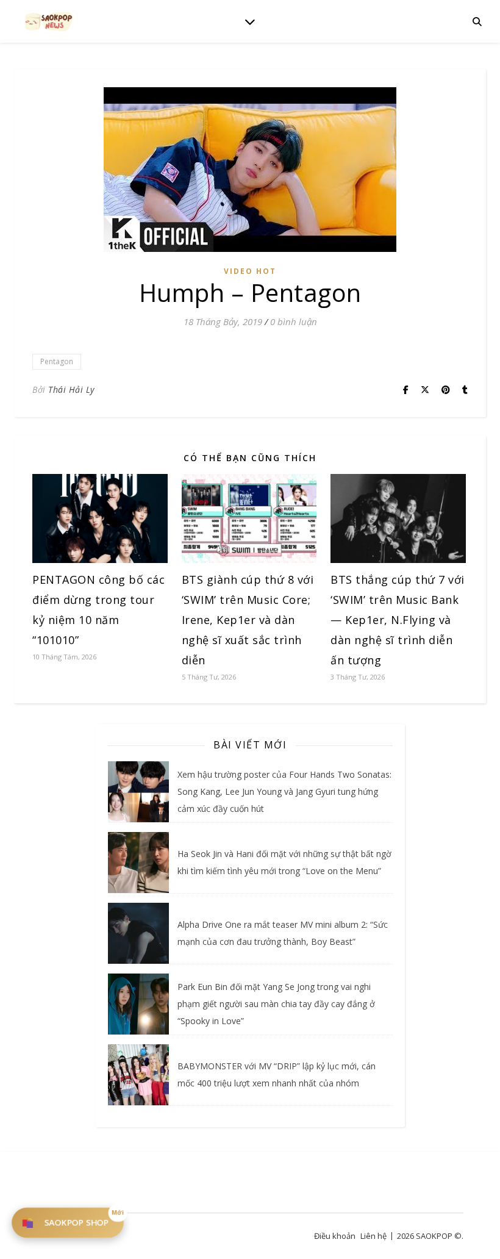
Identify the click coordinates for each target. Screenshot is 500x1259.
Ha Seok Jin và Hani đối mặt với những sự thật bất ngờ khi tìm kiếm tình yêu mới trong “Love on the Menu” (284, 862)
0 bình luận (293, 321)
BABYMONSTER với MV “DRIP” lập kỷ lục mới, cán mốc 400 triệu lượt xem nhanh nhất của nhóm (276, 1074)
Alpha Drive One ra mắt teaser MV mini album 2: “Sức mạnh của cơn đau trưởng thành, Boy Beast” (282, 933)
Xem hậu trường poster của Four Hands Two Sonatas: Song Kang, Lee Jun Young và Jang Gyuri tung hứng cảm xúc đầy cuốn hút (284, 791)
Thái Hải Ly (71, 389)
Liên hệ (373, 1235)
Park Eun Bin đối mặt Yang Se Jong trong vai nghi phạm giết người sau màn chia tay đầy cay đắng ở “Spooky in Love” (276, 1004)
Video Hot (250, 271)
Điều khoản (334, 1235)
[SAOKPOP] (48, 21)
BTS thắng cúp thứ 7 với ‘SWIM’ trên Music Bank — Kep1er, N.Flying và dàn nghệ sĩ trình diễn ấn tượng (397, 619)
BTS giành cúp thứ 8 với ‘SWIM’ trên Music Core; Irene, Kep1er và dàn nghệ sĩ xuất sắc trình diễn (248, 619)
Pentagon (56, 361)
